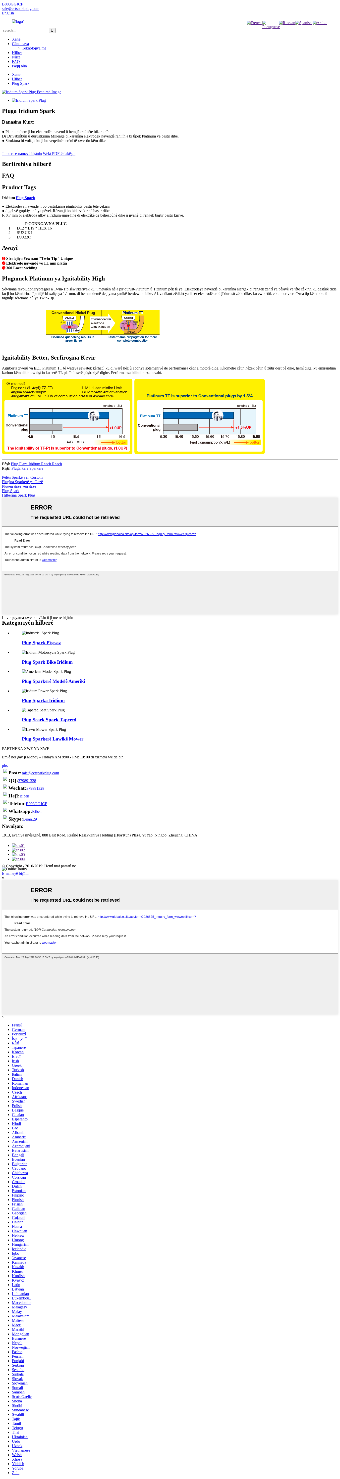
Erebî (320, 31)
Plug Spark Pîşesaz (41, 642)
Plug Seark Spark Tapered (49, 719)
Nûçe (16, 57)
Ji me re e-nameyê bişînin (22, 153)
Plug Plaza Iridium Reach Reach (36, 464)
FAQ (16, 61)
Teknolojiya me (34, 48)
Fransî (254, 31)
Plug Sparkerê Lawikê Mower (52, 738)
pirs (5, 765)
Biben (24, 796)
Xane (16, 39)
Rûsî (287, 31)
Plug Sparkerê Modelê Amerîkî (53, 681)
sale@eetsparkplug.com (40, 773)
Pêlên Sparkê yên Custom (22, 477)
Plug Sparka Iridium (43, 700)
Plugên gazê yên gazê (19, 486)
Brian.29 (30, 819)
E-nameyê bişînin (15, 873)
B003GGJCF (36, 804)
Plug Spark (20, 83)
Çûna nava (20, 44)
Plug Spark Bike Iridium (47, 662)
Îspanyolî (303, 31)
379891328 (27, 781)
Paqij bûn (19, 66)
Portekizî (271, 35)
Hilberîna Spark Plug (18, 495)
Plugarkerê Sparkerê (27, 468)
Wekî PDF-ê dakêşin (59, 153)
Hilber (17, 52)
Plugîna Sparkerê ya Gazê (22, 482)
